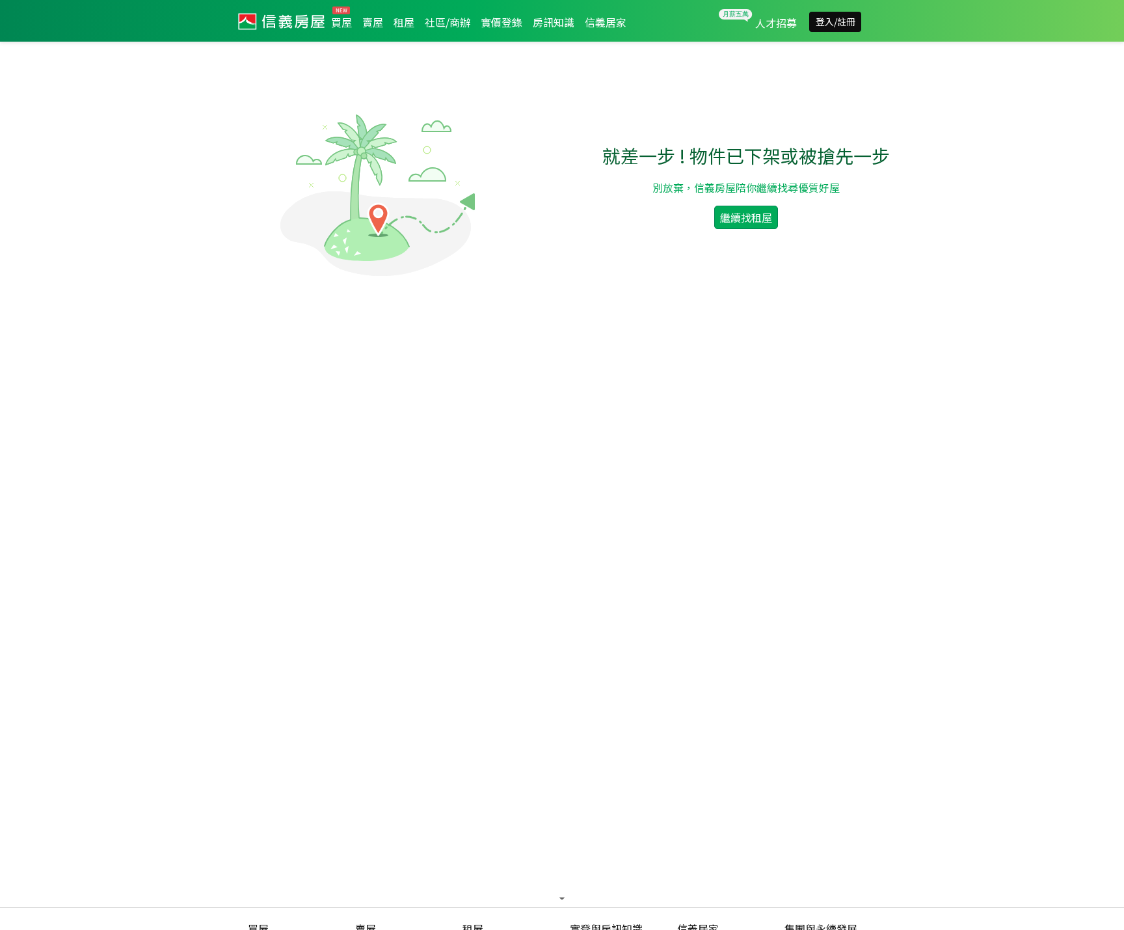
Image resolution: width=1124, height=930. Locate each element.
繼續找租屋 (746, 217)
